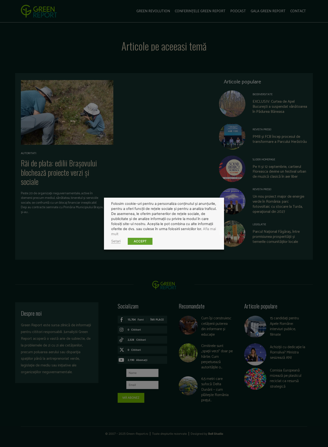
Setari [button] (116, 241)
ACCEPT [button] (140, 241)
